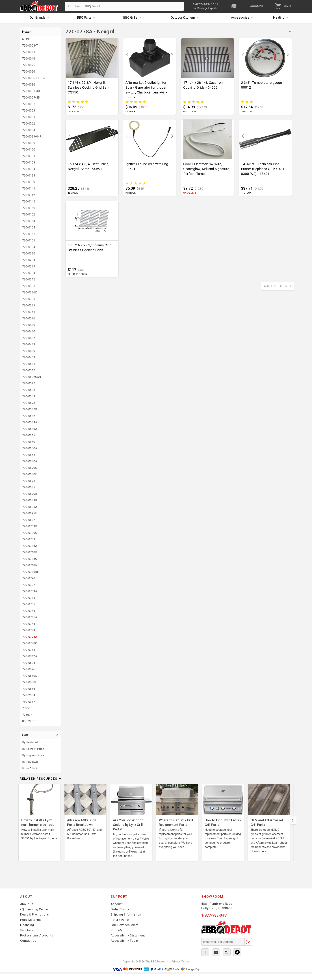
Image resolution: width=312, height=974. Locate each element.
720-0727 (28, 585)
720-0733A (29, 591)
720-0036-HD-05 (33, 78)
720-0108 (28, 162)
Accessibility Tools (124, 940)
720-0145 (28, 201)
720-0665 (28, 455)
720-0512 (28, 370)
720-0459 (28, 357)
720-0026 (28, 71)
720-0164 (28, 227)
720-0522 (28, 383)
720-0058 (28, 110)
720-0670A (29, 461)
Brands (38, 17)
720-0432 (28, 338)
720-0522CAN (31, 377)
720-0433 (28, 344)
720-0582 (28, 416)
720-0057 (28, 104)
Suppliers (27, 930)
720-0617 (28, 435)
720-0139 (28, 182)
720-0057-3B (31, 91)
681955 (27, 39)
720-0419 (28, 325)
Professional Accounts (36, 935)
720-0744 (28, 611)
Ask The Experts (277, 286)
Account (117, 904)
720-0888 (28, 688)
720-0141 (28, 188)
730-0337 (28, 701)
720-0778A (29, 637)
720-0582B (29, 409)
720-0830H (29, 682)
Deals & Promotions (34, 914)
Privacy (176, 961)
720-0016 (28, 58)
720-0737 (28, 604)
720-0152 (28, 214)
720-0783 (28, 649)
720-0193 (28, 247)
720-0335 (28, 286)
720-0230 (28, 253)
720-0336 (28, 299)
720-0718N (29, 565)
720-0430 (28, 331)
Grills (130, 17)
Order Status (120, 909)
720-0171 (28, 240)
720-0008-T (30, 45)
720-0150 (28, 208)
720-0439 (28, 351)
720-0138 (28, 175)
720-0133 (28, 169)
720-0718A (29, 546)
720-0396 (28, 318)
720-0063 (28, 130)
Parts (84, 17)
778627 (27, 714)
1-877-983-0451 (214, 915)
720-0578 (28, 403)
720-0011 (28, 52)
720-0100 (28, 149)
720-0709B (29, 526)
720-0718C (29, 559)
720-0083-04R (32, 136)
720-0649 (28, 442)
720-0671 (28, 481)
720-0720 (28, 578)
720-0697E (29, 513)
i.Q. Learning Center (34, 909)
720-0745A (29, 617)
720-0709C (29, 533)
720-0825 (28, 662)
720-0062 (28, 123)
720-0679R (29, 500)
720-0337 (28, 305)
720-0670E (29, 474)
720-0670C (29, 468)
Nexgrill (27, 31)
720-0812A (29, 656)
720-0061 (28, 117)
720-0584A (29, 422)
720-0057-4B (31, 97)
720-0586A (29, 429)
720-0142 (28, 195)
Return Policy (120, 919)
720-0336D (29, 292)
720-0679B (29, 494)
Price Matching (31, 919)
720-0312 (28, 279)
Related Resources (38, 778)
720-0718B (29, 552)
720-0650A (29, 448)
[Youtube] (216, 952)
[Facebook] (205, 952)
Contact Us (28, 940)
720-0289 (28, 266)
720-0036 (28, 84)
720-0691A (29, 507)
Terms (185, 961)
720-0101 (28, 156)
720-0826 (28, 669)
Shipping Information (126, 914)
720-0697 (28, 520)
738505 (27, 708)
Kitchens (183, 17)
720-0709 (28, 539)
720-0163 (28, 221)
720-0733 (28, 598)
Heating (278, 17)
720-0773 (28, 630)
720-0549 (28, 396)
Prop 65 (116, 930)
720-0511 (28, 364)
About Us (26, 904)
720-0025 (28, 65)
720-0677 (28, 487)
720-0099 (28, 143)
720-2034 (28, 695)
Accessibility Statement (128, 935)
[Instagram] (227, 952)
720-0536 (28, 390)
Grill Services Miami (125, 925)
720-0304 (28, 273)
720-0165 (28, 234)
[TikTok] (237, 952)
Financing (27, 925)
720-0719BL (30, 572)
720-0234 (28, 260)
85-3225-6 (29, 721)
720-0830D (29, 675)
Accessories (240, 17)
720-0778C (29, 643)
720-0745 (28, 624)
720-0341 (28, 312)
